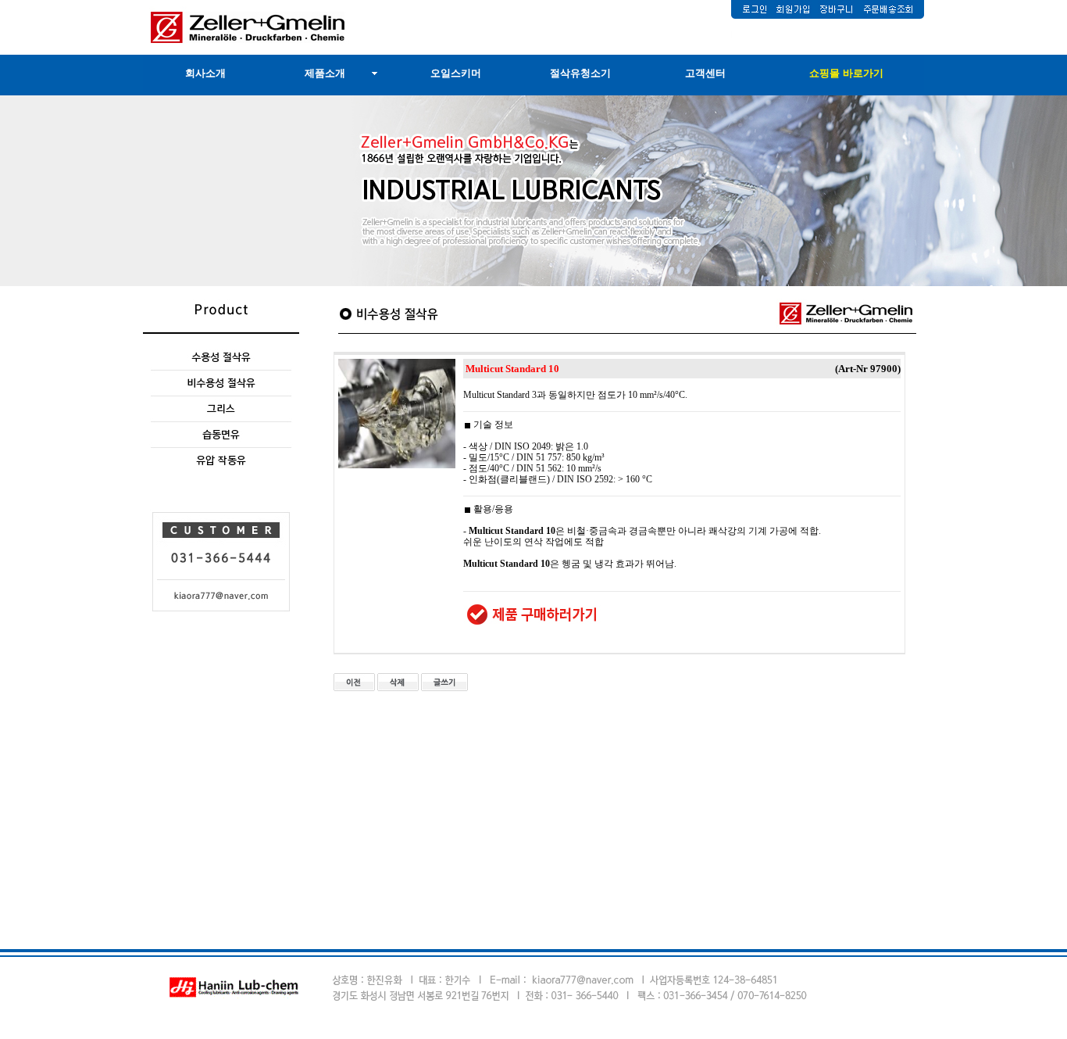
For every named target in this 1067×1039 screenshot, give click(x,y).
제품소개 (325, 73)
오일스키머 (455, 73)
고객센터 (705, 73)
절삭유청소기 (580, 73)
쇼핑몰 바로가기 (846, 73)
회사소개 (205, 73)
